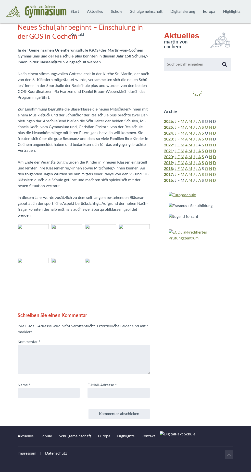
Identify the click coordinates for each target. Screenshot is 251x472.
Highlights (231, 12)
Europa (209, 12)
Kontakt (77, 35)
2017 (168, 175)
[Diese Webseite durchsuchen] (224, 64)
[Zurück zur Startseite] (36, 11)
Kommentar (29, 342)
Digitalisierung (182, 12)
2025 (168, 127)
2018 (168, 169)
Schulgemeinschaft (146, 12)
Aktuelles (95, 12)
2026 (168, 122)
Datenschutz (56, 453)
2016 (168, 180)
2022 (168, 145)
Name (24, 385)
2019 (168, 163)
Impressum (27, 453)
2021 (168, 151)
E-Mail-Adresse (102, 385)
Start (75, 12)
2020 (168, 157)
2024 (168, 133)
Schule (116, 12)
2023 (168, 139)
